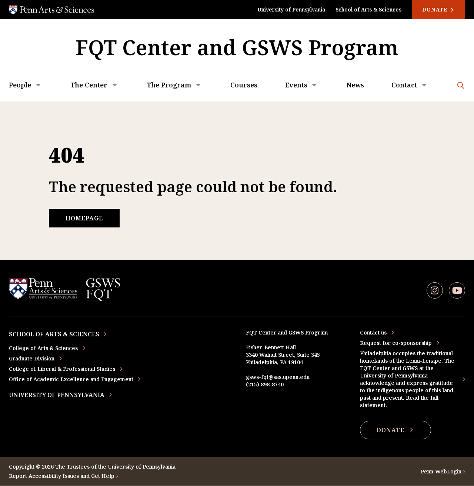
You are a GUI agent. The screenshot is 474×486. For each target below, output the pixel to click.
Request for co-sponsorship (396, 342)
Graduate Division (31, 358)
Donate (435, 9)
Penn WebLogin (441, 471)
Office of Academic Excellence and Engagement (71, 379)
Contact (404, 84)
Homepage (84, 218)
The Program (169, 84)
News (355, 84)
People (20, 84)
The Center (88, 84)
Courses (243, 84)
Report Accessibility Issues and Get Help (61, 475)
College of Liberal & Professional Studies (62, 368)
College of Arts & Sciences (43, 348)
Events (296, 84)
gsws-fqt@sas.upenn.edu (278, 376)
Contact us (373, 332)
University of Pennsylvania (291, 9)
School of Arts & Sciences (368, 9)
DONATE (390, 430)
